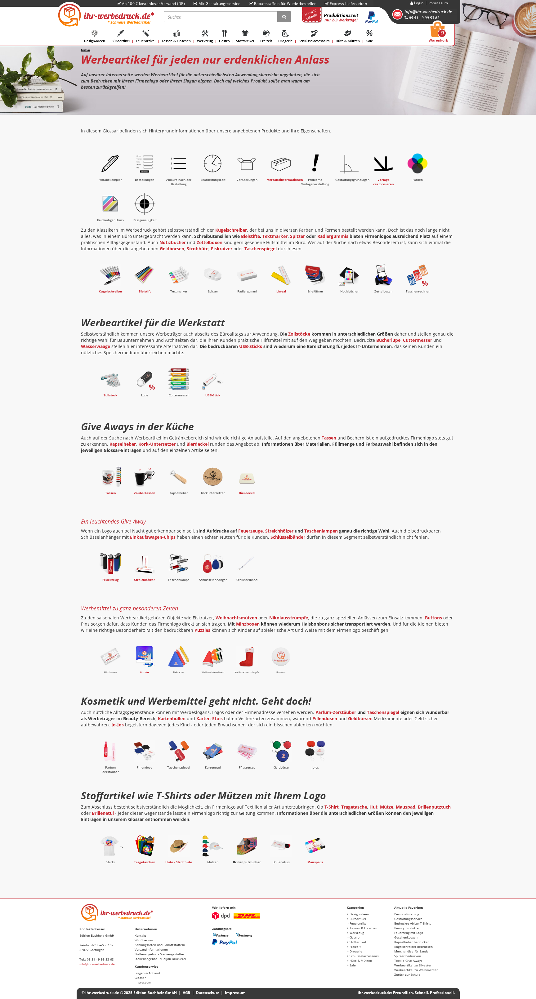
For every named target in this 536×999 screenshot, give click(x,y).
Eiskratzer (221, 249)
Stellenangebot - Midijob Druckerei (160, 959)
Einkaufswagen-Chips (153, 537)
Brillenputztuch (434, 807)
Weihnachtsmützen (236, 618)
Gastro (224, 40)
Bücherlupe (388, 340)
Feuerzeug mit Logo (408, 932)
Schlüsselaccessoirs (314, 40)
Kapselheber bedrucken (411, 942)
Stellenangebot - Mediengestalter (159, 954)
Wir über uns (144, 940)
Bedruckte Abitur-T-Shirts (412, 923)
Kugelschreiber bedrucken (413, 946)
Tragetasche (354, 807)
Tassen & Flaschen (176, 40)
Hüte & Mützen (348, 40)
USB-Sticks (250, 346)
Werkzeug (205, 40)
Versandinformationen (151, 949)
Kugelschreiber (231, 230)
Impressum (438, 3)
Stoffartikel (245, 40)
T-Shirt (331, 807)
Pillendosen (324, 718)
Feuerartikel (145, 40)
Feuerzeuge (250, 531)
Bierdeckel (197, 444)
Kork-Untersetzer (157, 444)
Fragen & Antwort (147, 973)
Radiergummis (332, 236)
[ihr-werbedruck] (105, 15)
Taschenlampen (321, 531)
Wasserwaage (95, 346)
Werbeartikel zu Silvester (412, 965)
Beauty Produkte (406, 928)
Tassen (329, 438)
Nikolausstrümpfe (288, 618)
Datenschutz (207, 992)
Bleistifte (250, 236)
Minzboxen (248, 624)
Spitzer (297, 236)
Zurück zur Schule (407, 974)
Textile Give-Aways (408, 960)
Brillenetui (103, 813)
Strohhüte (197, 249)
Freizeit (266, 40)
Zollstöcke (299, 334)
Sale (369, 40)
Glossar (140, 977)
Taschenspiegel (260, 249)
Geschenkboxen (406, 937)
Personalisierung (406, 914)
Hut (373, 807)
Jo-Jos (117, 725)
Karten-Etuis (209, 718)
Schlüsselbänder (287, 537)
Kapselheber (122, 444)
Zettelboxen (209, 242)
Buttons (433, 618)
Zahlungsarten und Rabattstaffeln (160, 945)
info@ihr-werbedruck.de (428, 12)
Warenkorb (438, 34)
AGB (186, 992)
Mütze (386, 807)
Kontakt (140, 935)
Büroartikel (120, 40)
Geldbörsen (172, 249)
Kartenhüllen (171, 718)
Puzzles (202, 630)
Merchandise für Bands (411, 951)
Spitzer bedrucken (407, 956)
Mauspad (405, 807)
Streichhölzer (279, 531)
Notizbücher (172, 242)
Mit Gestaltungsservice (219, 3)
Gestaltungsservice (408, 918)
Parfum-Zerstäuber (335, 712)
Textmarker (275, 236)
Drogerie (285, 40)
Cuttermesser (417, 340)
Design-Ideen (94, 40)
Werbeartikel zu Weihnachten (416, 970)
